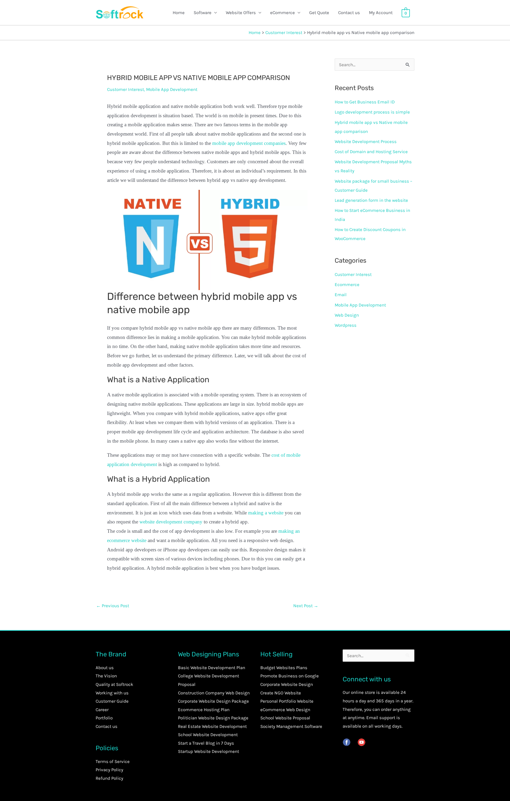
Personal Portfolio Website (286, 701)
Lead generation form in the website (371, 200)
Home (179, 12)
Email (341, 294)
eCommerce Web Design (285, 709)
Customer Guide (112, 701)
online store (363, 692)
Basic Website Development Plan (211, 667)
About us (105, 667)
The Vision (106, 675)
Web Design (347, 315)
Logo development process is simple (372, 112)
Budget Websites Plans (283, 667)
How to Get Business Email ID (365, 101)
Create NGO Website (280, 692)
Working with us (112, 692)
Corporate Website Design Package (213, 701)
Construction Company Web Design (214, 692)
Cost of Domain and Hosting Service (371, 151)
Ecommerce (347, 284)
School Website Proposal (285, 717)
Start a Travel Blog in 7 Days (206, 743)
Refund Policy (109, 778)
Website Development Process (366, 141)
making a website (265, 512)
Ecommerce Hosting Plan (204, 709)
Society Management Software (291, 726)
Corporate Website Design (286, 684)
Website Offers (241, 12)
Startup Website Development (208, 751)
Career (102, 709)
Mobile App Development (171, 89)
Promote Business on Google (289, 675)
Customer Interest (125, 89)
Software (202, 12)
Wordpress (345, 325)
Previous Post (112, 605)
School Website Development (208, 734)
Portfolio (104, 717)
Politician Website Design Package (213, 717)
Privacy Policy (109, 769)
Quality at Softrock (114, 684)
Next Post (305, 605)
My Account (381, 12)
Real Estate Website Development (212, 726)
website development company (170, 522)
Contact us (349, 12)
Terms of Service (113, 761)
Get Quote (319, 12)
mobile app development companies (249, 143)
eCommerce (282, 12)
